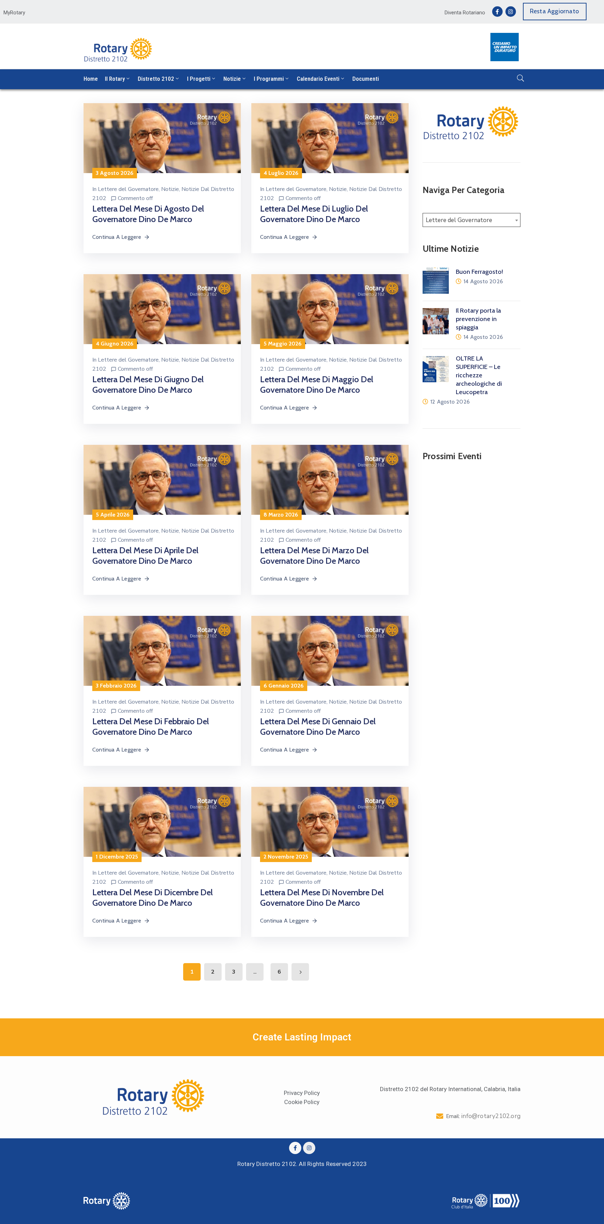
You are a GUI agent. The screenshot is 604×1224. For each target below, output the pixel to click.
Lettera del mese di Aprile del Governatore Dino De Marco (145, 555)
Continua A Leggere (117, 237)
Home (91, 78)
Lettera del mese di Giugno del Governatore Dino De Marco (148, 384)
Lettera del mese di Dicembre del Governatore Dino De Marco (152, 897)
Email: (483, 1116)
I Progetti (198, 78)
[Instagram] (510, 11)
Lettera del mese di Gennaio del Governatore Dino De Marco (318, 726)
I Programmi (269, 78)
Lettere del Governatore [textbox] (459, 220)
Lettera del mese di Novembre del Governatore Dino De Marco (322, 897)
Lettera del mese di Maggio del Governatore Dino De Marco (316, 384)
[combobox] (471, 220)
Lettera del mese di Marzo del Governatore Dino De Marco (314, 555)
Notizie (232, 78)
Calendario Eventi (318, 78)
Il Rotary (115, 78)
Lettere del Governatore (128, 189)
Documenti (365, 78)
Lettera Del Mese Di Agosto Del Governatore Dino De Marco (148, 214)
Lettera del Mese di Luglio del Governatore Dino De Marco (314, 214)
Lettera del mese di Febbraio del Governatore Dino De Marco (150, 726)
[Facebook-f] (497, 11)
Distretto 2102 (156, 78)
